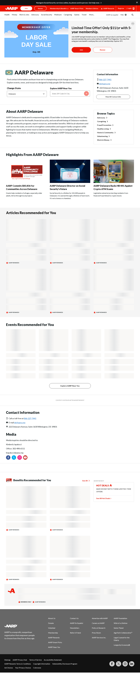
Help (122, 15)
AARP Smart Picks (76, 8)
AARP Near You (54, 647)
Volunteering (102, 136)
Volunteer (51, 628)
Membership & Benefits (58, 8)
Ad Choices (8, 668)
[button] (132, 14)
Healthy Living (103, 129)
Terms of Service (35, 660)
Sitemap (7, 660)
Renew (102, 50)
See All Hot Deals (103, 498)
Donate (51, 623)
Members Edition (92, 8)
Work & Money (103, 140)
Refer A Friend (75, 633)
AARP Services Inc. (99, 637)
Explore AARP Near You (61, 88)
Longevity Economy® (122, 645)
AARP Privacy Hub (20, 660)
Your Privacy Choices (23, 668)
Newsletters (74, 628)
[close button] (133, 23)
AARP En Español (76, 623)
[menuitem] (7, 16)
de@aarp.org (104, 83)
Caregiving (101, 121)
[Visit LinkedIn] (131, 663)
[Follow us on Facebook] (8, 457)
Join (81, 50)
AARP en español (112, 15)
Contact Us (74, 618)
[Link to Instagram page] (19, 457)
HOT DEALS (102, 485)
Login (129, 8)
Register (121, 8)
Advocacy (101, 118)
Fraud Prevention (104, 125)
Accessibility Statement (53, 660)
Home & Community (105, 132)
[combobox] (70, 93)
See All (85, 481)
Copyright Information (41, 664)
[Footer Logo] (19, 626)
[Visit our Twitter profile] (14, 457)
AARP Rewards (108, 8)
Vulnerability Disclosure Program (64, 664)
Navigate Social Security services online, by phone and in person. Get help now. (68, 3)
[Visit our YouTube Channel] (25, 457)
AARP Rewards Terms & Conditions (17, 664)
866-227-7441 (105, 79)
